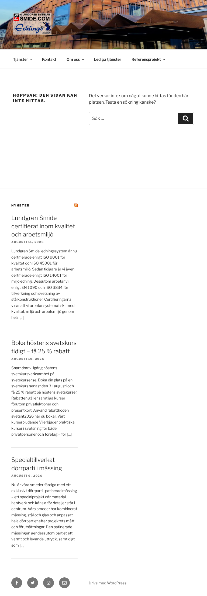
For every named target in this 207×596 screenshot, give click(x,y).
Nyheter (20, 205)
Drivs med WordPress (107, 583)
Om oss (73, 59)
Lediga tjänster (107, 59)
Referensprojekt (146, 59)
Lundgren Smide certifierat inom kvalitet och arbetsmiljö (43, 226)
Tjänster (20, 59)
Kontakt (49, 59)
